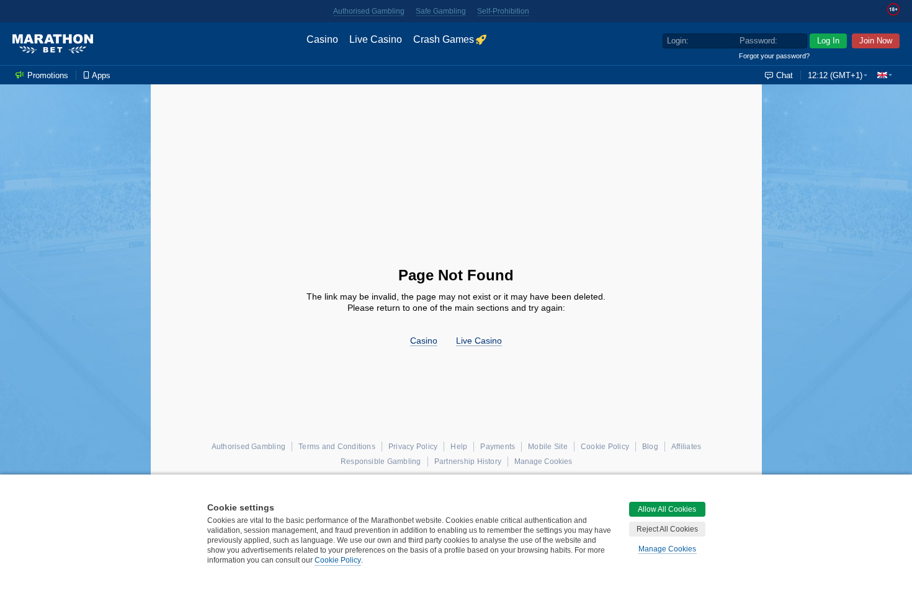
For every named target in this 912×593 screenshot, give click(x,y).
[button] (884, 75)
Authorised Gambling (369, 11)
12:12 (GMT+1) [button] (835, 75)
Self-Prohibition (503, 11)
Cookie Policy (338, 560)
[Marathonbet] (52, 44)
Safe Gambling (441, 11)
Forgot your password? (774, 56)
